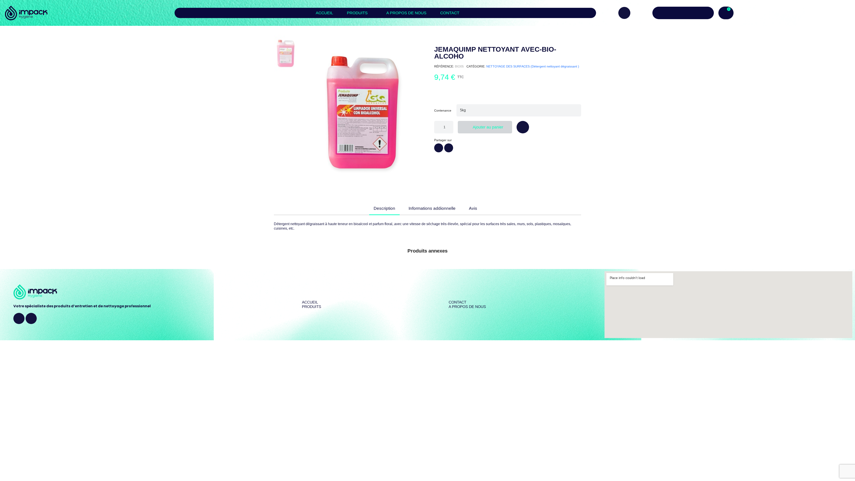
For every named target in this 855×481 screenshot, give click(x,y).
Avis (473, 208)
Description (384, 208)
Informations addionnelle (432, 208)
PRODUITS (357, 13)
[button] (624, 13)
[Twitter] (448, 147)
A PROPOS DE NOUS (406, 13)
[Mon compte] (683, 13)
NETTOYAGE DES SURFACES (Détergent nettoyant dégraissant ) (532, 66)
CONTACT (449, 13)
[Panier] (726, 12)
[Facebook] (438, 147)
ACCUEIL (324, 13)
